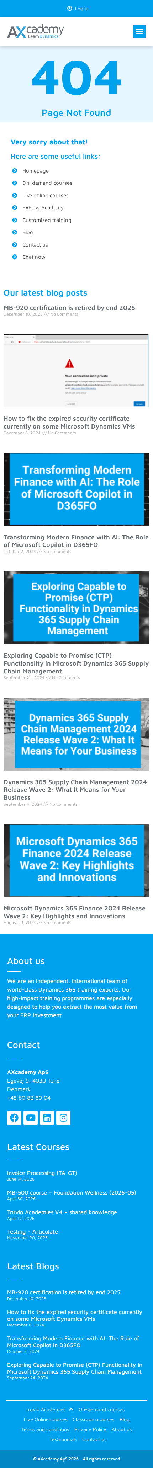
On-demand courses (102, 1409)
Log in (80, 8)
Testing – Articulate (32, 1231)
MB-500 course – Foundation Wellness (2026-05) (71, 1192)
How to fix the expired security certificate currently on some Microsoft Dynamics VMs (69, 422)
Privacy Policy (90, 1429)
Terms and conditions (45, 1429)
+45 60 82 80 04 (29, 1097)
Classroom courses (93, 1419)
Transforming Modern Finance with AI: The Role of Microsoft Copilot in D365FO (76, 541)
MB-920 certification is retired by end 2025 (69, 307)
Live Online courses (45, 1419)
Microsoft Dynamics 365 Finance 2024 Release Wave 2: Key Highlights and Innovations (75, 912)
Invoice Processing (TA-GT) (42, 1173)
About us (122, 1429)
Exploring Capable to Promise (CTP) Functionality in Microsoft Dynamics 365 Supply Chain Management (76, 663)
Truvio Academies (45, 1409)
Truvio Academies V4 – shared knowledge (62, 1212)
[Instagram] (63, 1118)
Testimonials (63, 1439)
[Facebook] (14, 1118)
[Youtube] (30, 1118)
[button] (139, 31)
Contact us (94, 1439)
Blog (125, 1419)
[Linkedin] (47, 1118)
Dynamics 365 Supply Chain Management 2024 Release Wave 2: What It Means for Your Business (75, 789)
